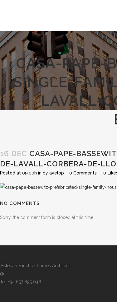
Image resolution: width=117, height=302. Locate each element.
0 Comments (83, 172)
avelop (56, 172)
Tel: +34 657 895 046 (20, 281)
